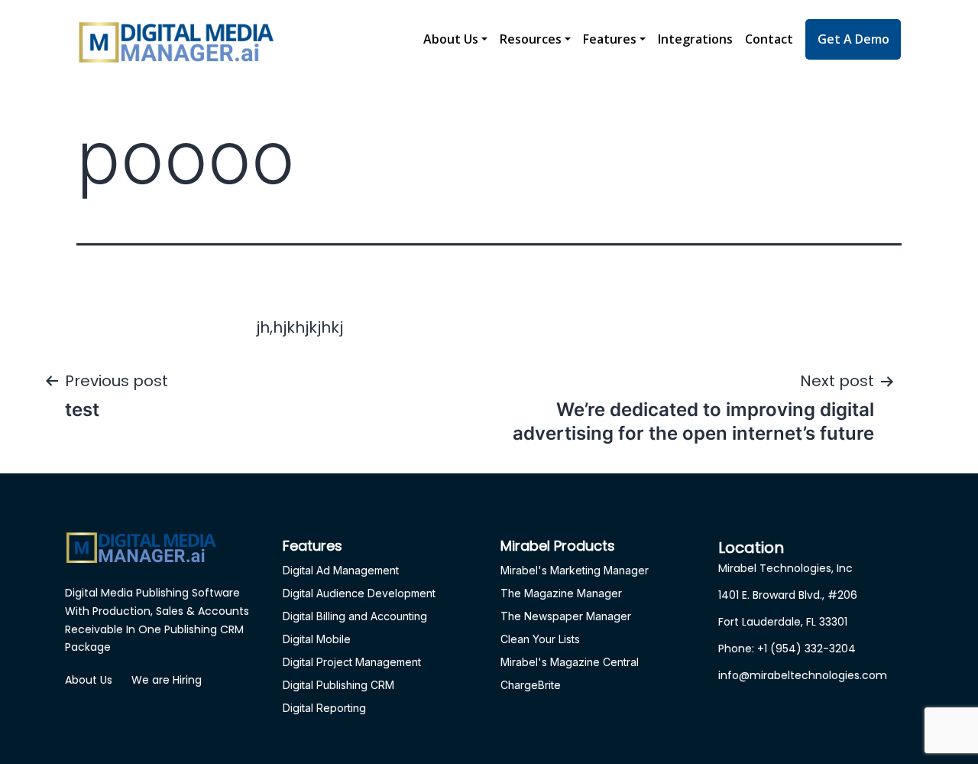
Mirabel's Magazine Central (569, 661)
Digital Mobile (317, 638)
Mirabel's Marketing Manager (574, 570)
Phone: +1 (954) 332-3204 (787, 648)
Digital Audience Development (359, 593)
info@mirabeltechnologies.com (802, 675)
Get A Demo (853, 39)
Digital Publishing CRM (338, 684)
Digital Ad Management (341, 570)
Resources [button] (531, 39)
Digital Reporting (324, 707)
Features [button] (609, 39)
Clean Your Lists (540, 638)
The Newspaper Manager (565, 616)
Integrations (695, 39)
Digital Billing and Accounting (355, 616)
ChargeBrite (530, 684)
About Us (88, 680)
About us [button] (450, 39)
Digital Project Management (352, 661)
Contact (769, 39)
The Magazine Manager (561, 593)
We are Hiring (166, 680)
